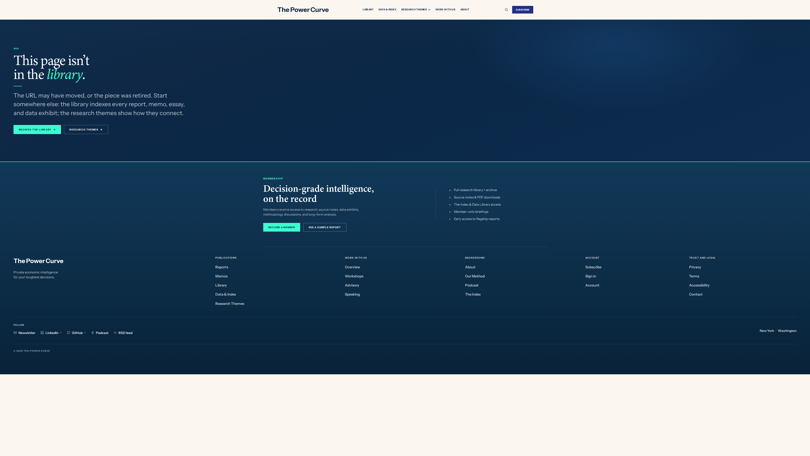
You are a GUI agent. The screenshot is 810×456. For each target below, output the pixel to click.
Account (592, 285)
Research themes (86, 129)
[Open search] (506, 9)
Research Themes (414, 9)
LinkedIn (52, 333)
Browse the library (37, 129)
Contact (696, 294)
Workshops (354, 276)
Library (368, 9)
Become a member (281, 227)
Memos (221, 276)
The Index (473, 294)
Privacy (695, 267)
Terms (694, 276)
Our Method (475, 276)
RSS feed (125, 333)
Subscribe (523, 9)
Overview (352, 267)
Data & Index (388, 9)
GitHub (77, 333)
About (465, 9)
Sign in (590, 276)
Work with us (445, 9)
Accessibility (699, 285)
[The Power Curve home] (303, 9)
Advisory (352, 285)
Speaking (352, 294)
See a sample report (325, 227)
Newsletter (27, 333)
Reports (221, 267)
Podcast (472, 285)
